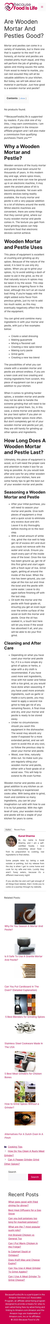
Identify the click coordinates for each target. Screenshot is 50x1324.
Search (12, 1171)
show (22, 98)
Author (8, 830)
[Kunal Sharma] (11, 846)
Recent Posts (19, 830)
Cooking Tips (15, 1146)
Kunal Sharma (26, 835)
